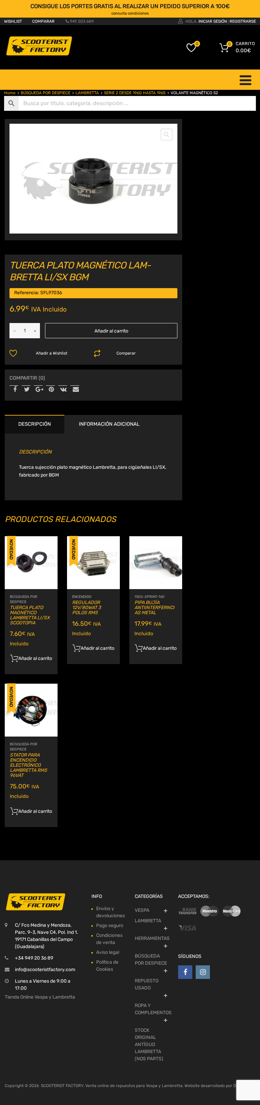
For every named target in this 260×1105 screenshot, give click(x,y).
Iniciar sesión (212, 21)
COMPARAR (43, 21)
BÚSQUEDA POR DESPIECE (45, 93)
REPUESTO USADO (146, 984)
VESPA (142, 910)
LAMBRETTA (87, 93)
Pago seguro (109, 925)
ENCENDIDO (81, 597)
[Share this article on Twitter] (26, 389)
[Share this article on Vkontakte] (62, 389)
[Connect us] (185, 972)
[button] (166, 134)
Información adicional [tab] (109, 424)
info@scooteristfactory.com (45, 969)
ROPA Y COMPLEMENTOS (153, 1009)
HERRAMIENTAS (152, 938)
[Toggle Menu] (245, 79)
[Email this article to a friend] (74, 389)
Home (10, 93)
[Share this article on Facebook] (13, 389)
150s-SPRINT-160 (149, 597)
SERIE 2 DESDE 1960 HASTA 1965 (135, 93)
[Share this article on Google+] (38, 389)
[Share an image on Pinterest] (50, 389)
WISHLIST (13, 21)
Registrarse (243, 21)
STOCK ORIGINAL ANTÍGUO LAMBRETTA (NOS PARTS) (149, 1044)
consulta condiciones (130, 13)
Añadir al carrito (111, 331)
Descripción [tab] (34, 424)
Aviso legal (107, 952)
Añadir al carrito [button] (35, 658)
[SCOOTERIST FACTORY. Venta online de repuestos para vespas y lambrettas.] (38, 55)
